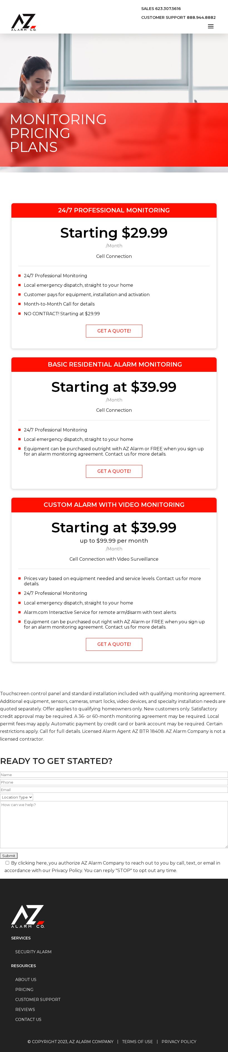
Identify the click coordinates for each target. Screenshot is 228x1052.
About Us (25, 979)
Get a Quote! (114, 331)
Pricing (24, 989)
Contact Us (28, 1019)
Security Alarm (33, 951)
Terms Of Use (137, 1041)
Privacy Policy (179, 1041)
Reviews (25, 1009)
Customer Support (37, 999)
